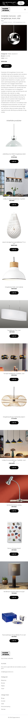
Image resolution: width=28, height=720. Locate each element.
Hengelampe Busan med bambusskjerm (14, 417)
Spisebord (14, 54)
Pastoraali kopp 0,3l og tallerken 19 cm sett (14, 635)
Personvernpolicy (5, 706)
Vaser (2, 688)
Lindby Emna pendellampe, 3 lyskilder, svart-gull (14, 460)
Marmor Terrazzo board (14, 548)
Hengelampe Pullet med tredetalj (14, 287)
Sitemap (3, 709)
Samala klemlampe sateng (14, 505)
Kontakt (3, 701)
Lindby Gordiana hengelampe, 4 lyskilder (14, 199)
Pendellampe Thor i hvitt (14, 330)
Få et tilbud (21, 3)
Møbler (9, 54)
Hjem (2, 20)
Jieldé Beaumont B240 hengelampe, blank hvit (14, 154)
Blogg (2, 698)
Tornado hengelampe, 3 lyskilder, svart (14, 373)
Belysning (3, 680)
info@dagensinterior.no (7, 671)
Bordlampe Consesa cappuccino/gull (14, 591)
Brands (3, 683)
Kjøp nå (6, 66)
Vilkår (2, 703)
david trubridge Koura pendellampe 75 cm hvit (14, 242)
